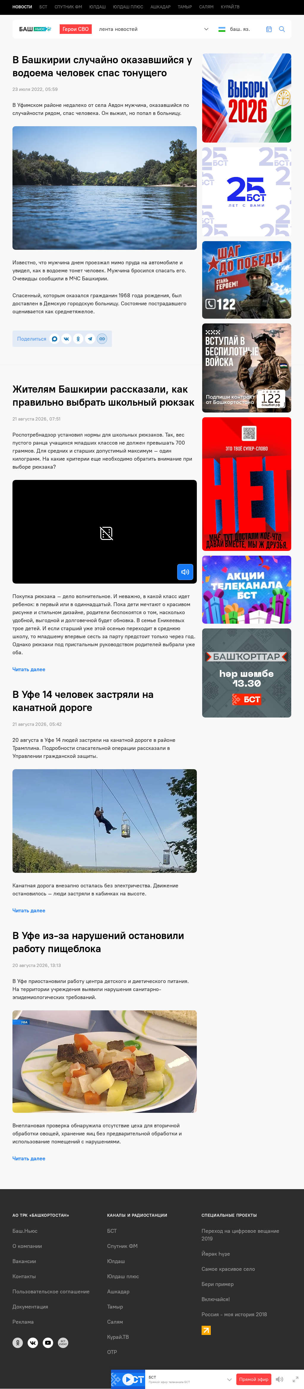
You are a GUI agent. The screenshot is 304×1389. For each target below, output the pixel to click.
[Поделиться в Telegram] (90, 339)
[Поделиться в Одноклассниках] (78, 339)
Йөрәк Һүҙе (216, 1254)
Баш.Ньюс (24, 1231)
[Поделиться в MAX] (54, 339)
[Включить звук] (185, 572)
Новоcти (22, 7)
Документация (30, 1306)
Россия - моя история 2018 (234, 1314)
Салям (206, 7)
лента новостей (118, 29)
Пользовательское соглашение (51, 1291)
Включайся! (216, 1299)
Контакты (24, 1276)
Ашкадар (160, 7)
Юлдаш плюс (128, 7)
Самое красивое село (228, 1269)
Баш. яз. (240, 29)
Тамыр (185, 7)
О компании (27, 1246)
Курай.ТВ (230, 7)
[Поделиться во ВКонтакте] (66, 339)
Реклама (23, 1322)
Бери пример (218, 1284)
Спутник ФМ (68, 7)
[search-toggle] (282, 29)
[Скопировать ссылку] (102, 339)
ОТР (112, 1352)
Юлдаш (97, 7)
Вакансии (24, 1261)
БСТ (43, 7)
